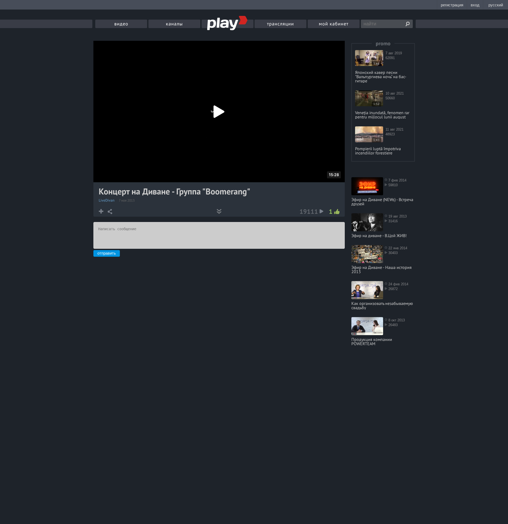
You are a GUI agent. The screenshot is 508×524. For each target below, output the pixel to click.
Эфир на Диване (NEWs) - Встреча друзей (382, 201)
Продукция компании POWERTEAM (371, 341)
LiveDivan (107, 200)
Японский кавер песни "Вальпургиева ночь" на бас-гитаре (380, 76)
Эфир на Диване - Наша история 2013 (381, 269)
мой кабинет (333, 24)
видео (121, 24)
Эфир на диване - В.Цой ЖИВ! (379, 235)
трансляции (280, 24)
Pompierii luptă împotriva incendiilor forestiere (378, 150)
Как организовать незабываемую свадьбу (382, 305)
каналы (174, 24)
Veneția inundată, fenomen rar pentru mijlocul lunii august (382, 114)
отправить (106, 253)
